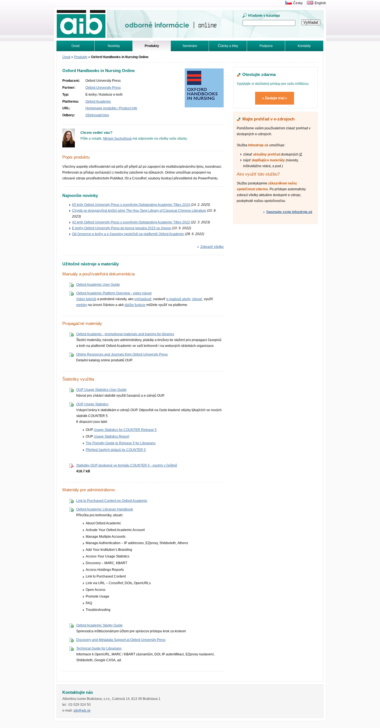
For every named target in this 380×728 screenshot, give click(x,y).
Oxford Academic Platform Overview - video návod (114, 293)
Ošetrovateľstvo (97, 115)
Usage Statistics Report (111, 436)
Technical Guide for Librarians (99, 648)
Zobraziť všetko (212, 247)
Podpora (266, 46)
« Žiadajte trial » (274, 98)
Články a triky (228, 46)
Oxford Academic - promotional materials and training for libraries (125, 334)
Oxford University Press (103, 88)
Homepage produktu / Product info (111, 108)
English (320, 3)
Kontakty (304, 46)
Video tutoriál (86, 299)
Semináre (189, 46)
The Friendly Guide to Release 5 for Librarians (121, 443)
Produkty (80, 57)
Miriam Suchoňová (117, 138)
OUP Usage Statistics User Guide (101, 390)
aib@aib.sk (81, 710)
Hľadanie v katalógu (264, 16)
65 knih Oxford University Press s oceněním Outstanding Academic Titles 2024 (131, 205)
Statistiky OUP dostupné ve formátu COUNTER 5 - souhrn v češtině (126, 465)
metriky (81, 305)
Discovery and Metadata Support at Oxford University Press (121, 640)
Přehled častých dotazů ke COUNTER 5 (116, 450)
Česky (298, 3)
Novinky (114, 46)
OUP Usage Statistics (92, 404)
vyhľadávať (143, 299)
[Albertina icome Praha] (287, 3)
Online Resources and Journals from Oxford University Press (122, 354)
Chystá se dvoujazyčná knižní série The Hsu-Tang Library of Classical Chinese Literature (139, 211)
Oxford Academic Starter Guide (99, 625)
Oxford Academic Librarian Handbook (104, 509)
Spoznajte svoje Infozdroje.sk (289, 212)
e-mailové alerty (178, 299)
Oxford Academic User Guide (98, 285)
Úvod (75, 46)
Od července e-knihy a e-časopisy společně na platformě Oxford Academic (128, 234)
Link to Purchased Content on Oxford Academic (111, 501)
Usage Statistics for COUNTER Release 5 (125, 430)
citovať (197, 299)
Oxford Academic (98, 101)
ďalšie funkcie (135, 305)
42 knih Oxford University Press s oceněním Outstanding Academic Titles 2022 (131, 222)
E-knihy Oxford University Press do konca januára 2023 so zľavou (121, 228)
